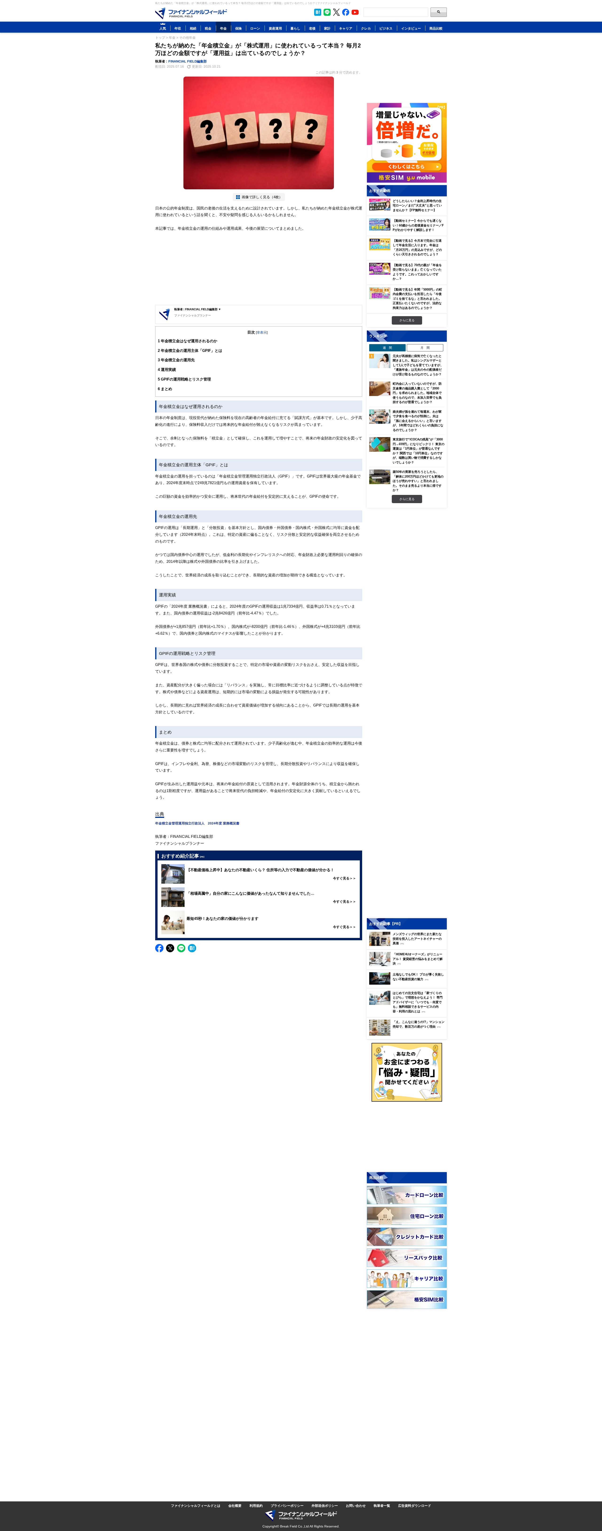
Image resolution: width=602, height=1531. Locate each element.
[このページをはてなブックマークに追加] (317, 12)
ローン (255, 28)
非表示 (262, 332)
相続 (193, 28)
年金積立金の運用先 (176, 360)
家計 (327, 28)
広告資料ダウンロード (414, 1505)
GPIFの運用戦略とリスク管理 (184, 379)
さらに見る (407, 320)
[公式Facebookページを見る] (345, 12)
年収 (177, 28)
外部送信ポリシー (325, 1505)
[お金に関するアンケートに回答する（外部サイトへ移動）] (407, 1072)
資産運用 (275, 28)
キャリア (345, 28)
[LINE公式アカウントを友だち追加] (327, 12)
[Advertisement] (258, 268)
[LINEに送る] (181, 948)
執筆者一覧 (382, 1505)
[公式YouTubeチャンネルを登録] (355, 12)
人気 (162, 28)
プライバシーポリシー (287, 1505)
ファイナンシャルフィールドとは (195, 1505)
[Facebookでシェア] (159, 948)
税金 (208, 28)
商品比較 (436, 28)
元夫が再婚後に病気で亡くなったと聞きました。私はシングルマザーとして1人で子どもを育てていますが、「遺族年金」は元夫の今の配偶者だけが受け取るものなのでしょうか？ (418, 365)
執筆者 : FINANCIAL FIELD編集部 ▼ (197, 309)
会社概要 (235, 1505)
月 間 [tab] (425, 347)
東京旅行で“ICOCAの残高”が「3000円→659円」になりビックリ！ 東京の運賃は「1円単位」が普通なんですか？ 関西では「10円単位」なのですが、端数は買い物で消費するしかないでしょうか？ (418, 451)
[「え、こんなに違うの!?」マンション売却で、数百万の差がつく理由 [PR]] (408, 1034)
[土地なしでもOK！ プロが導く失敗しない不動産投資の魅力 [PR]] (408, 983)
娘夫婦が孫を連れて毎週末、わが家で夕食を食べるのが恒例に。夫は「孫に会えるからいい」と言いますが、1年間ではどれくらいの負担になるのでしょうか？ (418, 420)
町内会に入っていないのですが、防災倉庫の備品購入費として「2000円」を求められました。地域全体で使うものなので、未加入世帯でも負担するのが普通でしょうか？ (417, 392)
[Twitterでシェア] (170, 948)
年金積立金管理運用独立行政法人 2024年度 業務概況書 (197, 823)
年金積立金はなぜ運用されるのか (187, 341)
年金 (223, 28)
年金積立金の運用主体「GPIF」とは (190, 350)
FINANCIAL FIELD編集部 (187, 61)
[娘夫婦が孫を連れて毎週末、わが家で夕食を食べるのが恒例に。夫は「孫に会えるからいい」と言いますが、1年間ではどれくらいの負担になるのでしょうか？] (379, 416)
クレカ (366, 28)
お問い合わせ (356, 1505)
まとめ (165, 389)
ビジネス (385, 28)
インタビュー (411, 28)
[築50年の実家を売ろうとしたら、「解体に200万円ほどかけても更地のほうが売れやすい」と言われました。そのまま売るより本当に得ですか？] (379, 477)
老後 (312, 28)
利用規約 (256, 1505)
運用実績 (167, 369)
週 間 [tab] (387, 347)
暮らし (295, 28)
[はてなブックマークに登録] (192, 948)
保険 (238, 28)
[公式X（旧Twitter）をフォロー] (336, 12)
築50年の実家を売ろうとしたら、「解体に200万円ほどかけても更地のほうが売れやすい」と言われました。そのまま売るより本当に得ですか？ (418, 480)
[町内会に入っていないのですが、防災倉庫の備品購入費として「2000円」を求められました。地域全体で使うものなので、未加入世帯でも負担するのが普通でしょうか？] (379, 388)
